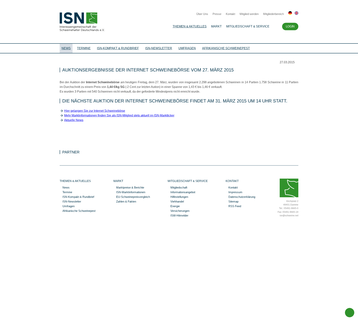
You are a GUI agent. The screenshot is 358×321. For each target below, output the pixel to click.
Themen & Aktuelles (190, 26)
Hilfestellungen (178, 197)
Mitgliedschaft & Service (247, 26)
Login (290, 26)
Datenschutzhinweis (11, 313)
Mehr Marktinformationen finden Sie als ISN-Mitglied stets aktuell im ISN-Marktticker (119, 115)
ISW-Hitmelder (178, 216)
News (66, 48)
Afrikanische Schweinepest (226, 48)
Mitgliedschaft (177, 188)
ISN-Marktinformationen (129, 192)
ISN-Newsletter (158, 48)
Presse (217, 13)
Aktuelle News (73, 120)
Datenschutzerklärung (240, 197)
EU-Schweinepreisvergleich (131, 197)
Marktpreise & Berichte (128, 188)
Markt (216, 26)
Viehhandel (176, 202)
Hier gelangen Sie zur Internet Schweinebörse (94, 110)
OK (2, 318)
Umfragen (187, 48)
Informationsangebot (181, 192)
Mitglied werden (249, 13)
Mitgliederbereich (273, 13)
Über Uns (202, 13)
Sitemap (232, 202)
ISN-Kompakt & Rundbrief (118, 48)
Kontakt (230, 13)
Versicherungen (178, 211)
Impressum (234, 192)
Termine (84, 48)
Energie (174, 206)
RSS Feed (233, 206)
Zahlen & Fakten (124, 202)
